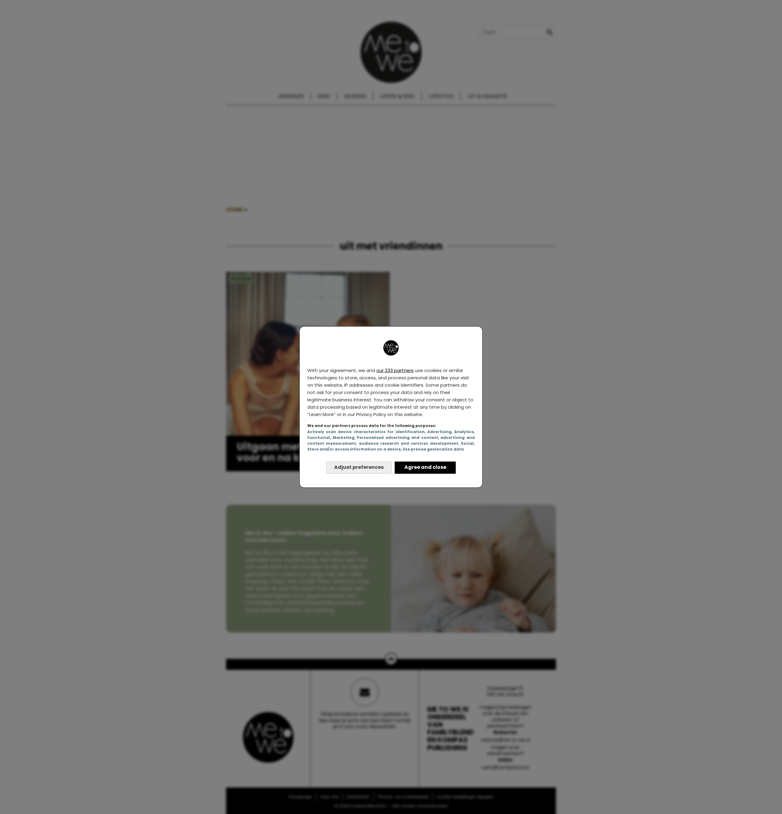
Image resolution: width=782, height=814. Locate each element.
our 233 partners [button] (395, 370)
